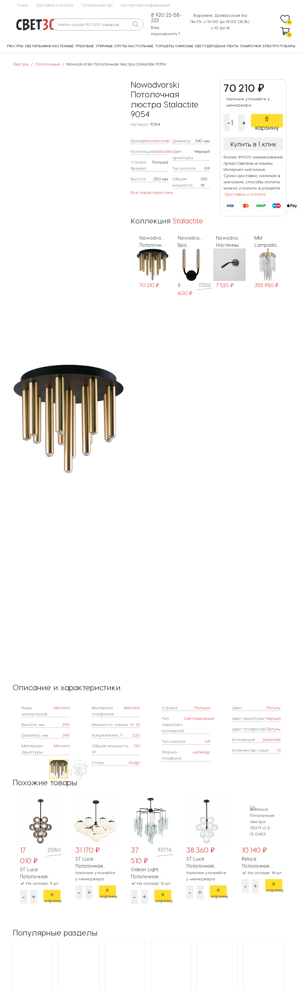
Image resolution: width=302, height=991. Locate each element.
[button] (119, 419)
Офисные (184, 46)
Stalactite (163, 151)
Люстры (15, 46)
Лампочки (250, 46)
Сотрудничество (97, 5)
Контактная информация (145, 5)
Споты (120, 46)
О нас (22, 5)
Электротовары (278, 46)
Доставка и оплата (54, 5)
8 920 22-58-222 (166, 17)
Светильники (38, 46)
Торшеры (164, 46)
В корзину (267, 121)
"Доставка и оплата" (245, 194)
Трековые (84, 46)
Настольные (141, 46)
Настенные (63, 46)
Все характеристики (152, 192)
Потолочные (47, 63)
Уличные (104, 46)
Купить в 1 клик (253, 144)
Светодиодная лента (217, 46)
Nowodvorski (157, 140)
